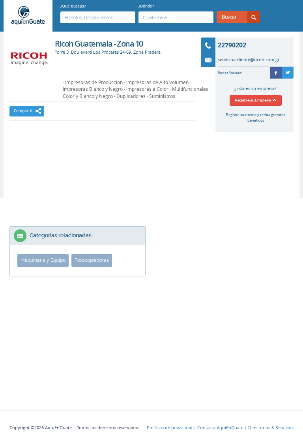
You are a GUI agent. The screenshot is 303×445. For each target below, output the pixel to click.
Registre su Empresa (254, 100)
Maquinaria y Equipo (43, 260)
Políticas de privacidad (170, 427)
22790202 (232, 45)
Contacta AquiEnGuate (220, 427)
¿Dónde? (146, 6)
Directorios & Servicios (271, 427)
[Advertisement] (102, 148)
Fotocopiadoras (92, 260)
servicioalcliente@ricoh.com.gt (248, 59)
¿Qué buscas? (73, 6)
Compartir (23, 110)
